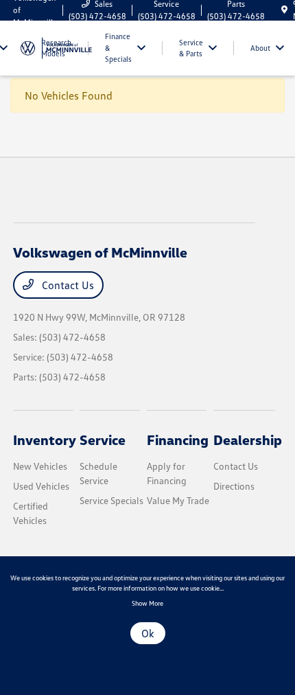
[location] (284, 10)
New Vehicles (40, 466)
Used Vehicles (41, 486)
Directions (234, 486)
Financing (178, 439)
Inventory (44, 439)
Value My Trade (178, 500)
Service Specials (111, 500)
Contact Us (66, 285)
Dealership (247, 439)
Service (103, 439)
